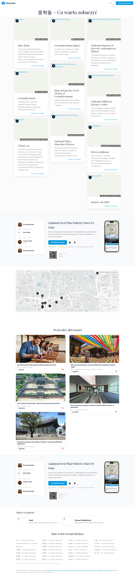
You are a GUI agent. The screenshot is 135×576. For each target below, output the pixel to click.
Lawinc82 (72, 84)
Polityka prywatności (90, 570)
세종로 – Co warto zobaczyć (26, 559)
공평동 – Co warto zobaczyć (52, 550)
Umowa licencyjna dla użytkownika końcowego (71, 570)
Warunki (55, 570)
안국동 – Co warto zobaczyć (52, 547)
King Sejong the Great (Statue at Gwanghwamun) (66, 93)
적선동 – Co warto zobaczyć (78, 543)
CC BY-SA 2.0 (79, 135)
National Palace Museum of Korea (64, 143)
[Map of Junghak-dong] (67, 291)
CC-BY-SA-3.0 (116, 196)
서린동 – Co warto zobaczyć (78, 540)
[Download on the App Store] (70, 242)
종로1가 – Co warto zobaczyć (52, 559)
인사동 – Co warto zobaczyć (104, 543)
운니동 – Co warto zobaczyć (104, 553)
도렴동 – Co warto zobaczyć (52, 556)
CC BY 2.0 (44, 39)
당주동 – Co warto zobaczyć (78, 547)
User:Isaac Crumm (106, 196)
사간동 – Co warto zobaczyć (26, 550)
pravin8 (38, 39)
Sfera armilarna (100, 151)
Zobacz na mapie (37, 66)
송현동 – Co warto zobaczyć (26, 556)
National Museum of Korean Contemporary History (103, 48)
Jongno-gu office (100, 201)
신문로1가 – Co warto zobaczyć (79, 556)
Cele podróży (48, 570)
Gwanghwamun (26, 98)
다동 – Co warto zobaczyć (103, 540)
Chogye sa (23, 145)
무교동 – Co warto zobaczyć (78, 559)
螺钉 (37, 92)
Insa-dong (24, 45)
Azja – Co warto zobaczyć (25, 540)
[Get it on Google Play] (75, 242)
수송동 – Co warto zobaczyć (26, 553)
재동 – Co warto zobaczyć (77, 550)
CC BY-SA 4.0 (116, 39)
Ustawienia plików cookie (104, 570)
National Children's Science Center (101, 103)
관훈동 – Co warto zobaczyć (52, 553)
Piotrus (109, 95)
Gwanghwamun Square (67, 45)
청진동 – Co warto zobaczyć (52, 543)
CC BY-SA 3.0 (43, 92)
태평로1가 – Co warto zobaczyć (105, 550)
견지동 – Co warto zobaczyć (52, 540)
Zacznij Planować (58, 242)
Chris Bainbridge (106, 146)
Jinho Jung (72, 135)
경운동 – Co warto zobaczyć (78, 553)
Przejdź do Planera (124, 3)
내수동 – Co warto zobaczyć (104, 547)
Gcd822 (109, 39)
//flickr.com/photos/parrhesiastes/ (30, 139)
